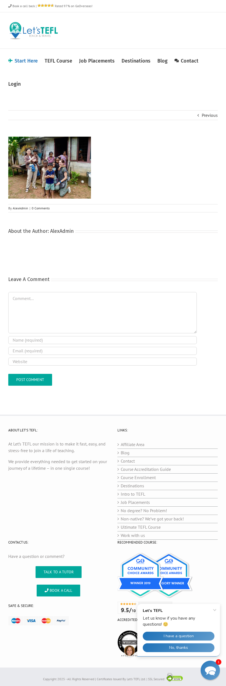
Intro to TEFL (133, 494)
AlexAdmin (20, 208)
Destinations (132, 485)
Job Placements (135, 502)
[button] (210, 670)
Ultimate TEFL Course (141, 527)
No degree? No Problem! (144, 510)
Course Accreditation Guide (146, 469)
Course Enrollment (138, 477)
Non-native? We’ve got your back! (152, 519)
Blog (125, 452)
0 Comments (41, 208)
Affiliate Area (132, 444)
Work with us (133, 535)
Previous (210, 115)
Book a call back (23, 6)
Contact (128, 461)
